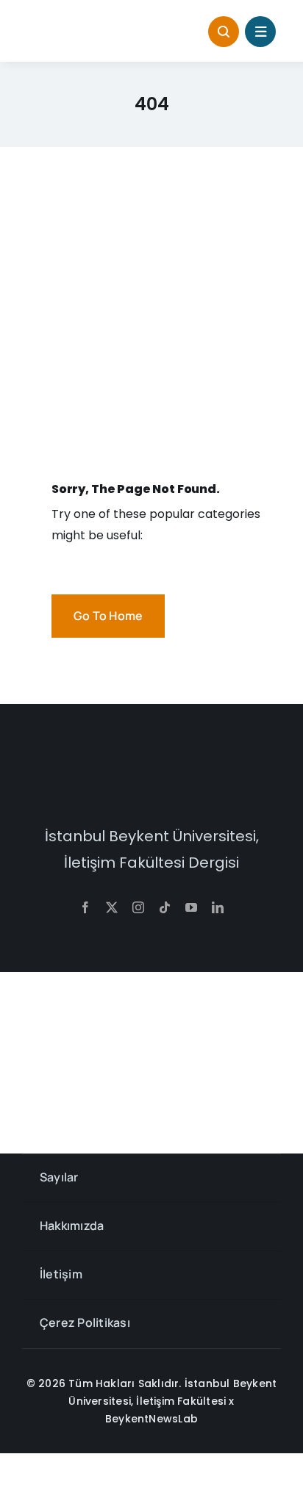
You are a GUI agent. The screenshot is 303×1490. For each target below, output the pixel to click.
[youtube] (191, 907)
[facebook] (85, 907)
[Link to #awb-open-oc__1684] (260, 31)
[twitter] (112, 907)
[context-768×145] (83, 24)
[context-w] (151, 768)
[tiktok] (165, 907)
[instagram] (138, 907)
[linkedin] (218, 907)
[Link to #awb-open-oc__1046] (223, 31)
